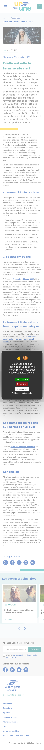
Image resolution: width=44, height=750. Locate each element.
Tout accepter (22, 379)
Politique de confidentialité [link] (22, 393)
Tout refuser (22, 384)
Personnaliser (22, 389)
